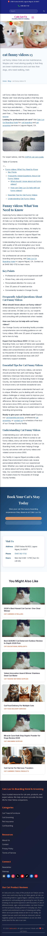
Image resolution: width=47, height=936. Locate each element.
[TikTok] (27, 876)
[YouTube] (22, 876)
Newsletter (6, 867)
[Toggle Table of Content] (4, 166)
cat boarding (27, 122)
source (5, 116)
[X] (17, 876)
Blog (9, 81)
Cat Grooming (8, 817)
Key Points (12, 172)
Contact (5, 844)
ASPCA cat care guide (34, 157)
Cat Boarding (7, 826)
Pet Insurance (8, 821)
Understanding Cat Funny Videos (21, 199)
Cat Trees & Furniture (11, 813)
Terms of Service (9, 853)
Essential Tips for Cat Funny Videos (22, 195)
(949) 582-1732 (24, 6)
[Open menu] (32, 17)
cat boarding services (15, 417)
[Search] (44, 11)
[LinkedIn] (31, 876)
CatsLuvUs (13, 928)
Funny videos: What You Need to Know (21, 169)
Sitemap (5, 871)
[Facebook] (8, 876)
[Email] (4, 876)
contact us (18, 420)
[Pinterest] (36, 876)
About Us (6, 840)
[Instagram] (13, 876)
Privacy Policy (7, 848)
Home (5, 81)
